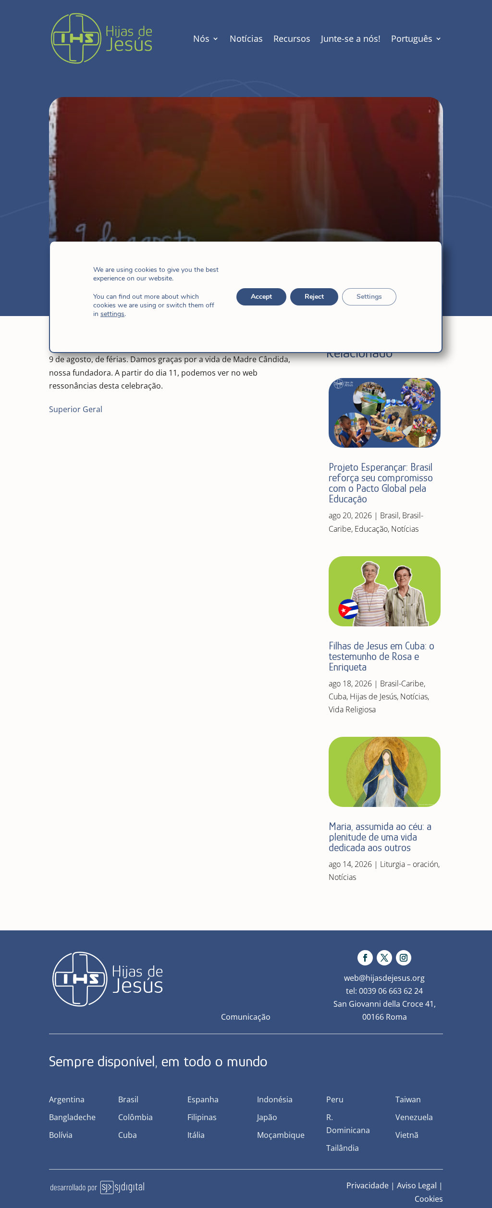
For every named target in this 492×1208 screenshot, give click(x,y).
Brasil (389, 515)
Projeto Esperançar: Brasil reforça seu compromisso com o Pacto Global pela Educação (381, 483)
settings (112, 314)
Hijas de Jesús (373, 696)
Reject (314, 296)
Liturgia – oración (409, 864)
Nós (201, 38)
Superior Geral (75, 409)
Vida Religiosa (352, 709)
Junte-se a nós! (351, 38)
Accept (261, 296)
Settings (369, 296)
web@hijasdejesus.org (384, 978)
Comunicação (246, 1017)
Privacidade (367, 1185)
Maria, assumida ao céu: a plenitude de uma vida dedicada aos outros (380, 837)
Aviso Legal (417, 1185)
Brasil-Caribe (402, 683)
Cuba (337, 696)
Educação (371, 529)
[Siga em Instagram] (403, 957)
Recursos (291, 38)
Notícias (246, 38)
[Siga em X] (384, 957)
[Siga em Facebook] (365, 957)
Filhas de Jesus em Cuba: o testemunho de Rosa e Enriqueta (381, 656)
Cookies (429, 1199)
